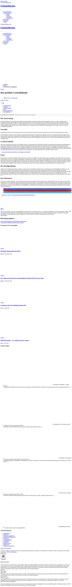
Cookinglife (4, 148)
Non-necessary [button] (4, 576)
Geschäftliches (9, 18)
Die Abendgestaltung (8, 110)
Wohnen (8, 15)
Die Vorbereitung (7, 105)
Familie (7, 14)
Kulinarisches (6, 543)
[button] (4, 189)
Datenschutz (6, 19)
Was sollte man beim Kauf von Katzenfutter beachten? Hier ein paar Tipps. (22, 278)
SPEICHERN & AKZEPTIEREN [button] (8, 581)
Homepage (5, 84)
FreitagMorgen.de (7, 11)
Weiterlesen (14, 552)
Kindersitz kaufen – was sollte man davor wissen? (15, 340)
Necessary (4, 571)
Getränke (5, 106)
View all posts (4, 215)
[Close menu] (1, 9)
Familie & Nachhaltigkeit (9, 537)
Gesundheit (8, 16)
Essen (4, 109)
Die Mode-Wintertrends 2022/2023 (10, 251)
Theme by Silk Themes (6, 548)
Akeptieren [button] (8, 552)
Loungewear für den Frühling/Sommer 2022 (13, 305)
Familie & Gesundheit (8, 535)
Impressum (5, 20)
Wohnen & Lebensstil (8, 546)
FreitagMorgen (8, 6)
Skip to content (4, 1)
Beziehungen (6, 533)
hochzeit (5, 542)
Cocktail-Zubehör (7, 108)
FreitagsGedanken (7, 13)
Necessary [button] (3, 569)
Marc (5, 98)
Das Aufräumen (6, 111)
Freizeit (5, 538)
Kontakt (5, 21)
